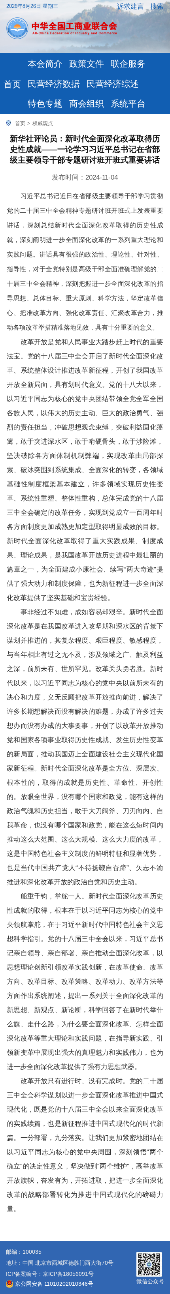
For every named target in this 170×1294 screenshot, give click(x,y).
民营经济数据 (54, 84)
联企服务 (128, 64)
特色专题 (45, 104)
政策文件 (86, 64)
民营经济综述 (113, 84)
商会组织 (86, 104)
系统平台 (128, 104)
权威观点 (42, 123)
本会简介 (45, 64)
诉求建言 (130, 6)
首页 (12, 84)
